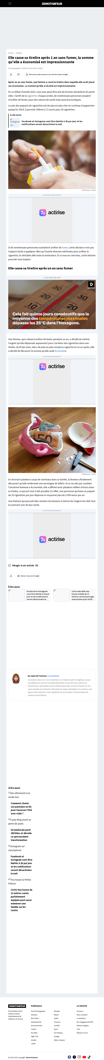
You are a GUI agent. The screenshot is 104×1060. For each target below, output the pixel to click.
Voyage (56, 1036)
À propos (80, 1011)
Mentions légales (83, 1025)
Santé (56, 1018)
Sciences (57, 1022)
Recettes (34, 1033)
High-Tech (34, 1036)
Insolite (33, 1040)
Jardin (33, 1043)
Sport (56, 1029)
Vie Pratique (58, 1033)
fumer (65, 247)
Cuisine (33, 1029)
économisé (60, 351)
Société (57, 1025)
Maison (56, 1015)
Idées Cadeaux (59, 1040)
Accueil (10, 53)
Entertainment (36, 1022)
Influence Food (82, 1033)
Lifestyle (19, 53)
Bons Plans (35, 1018)
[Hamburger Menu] (9, 3)
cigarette (32, 96)
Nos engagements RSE (85, 1022)
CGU (78, 1029)
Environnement (36, 1025)
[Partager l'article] (11, 74)
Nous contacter (82, 1015)
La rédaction (81, 1018)
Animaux (34, 1015)
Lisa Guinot (15, 68)
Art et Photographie (38, 1011)
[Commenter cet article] (18, 74)
